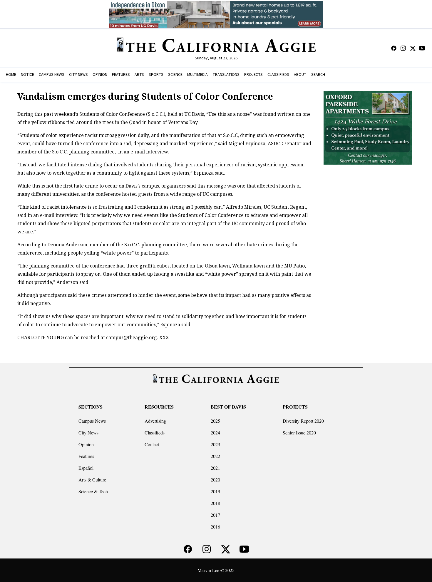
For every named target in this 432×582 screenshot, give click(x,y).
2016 (215, 527)
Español (85, 468)
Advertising (155, 421)
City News (88, 432)
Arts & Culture (92, 479)
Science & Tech (93, 491)
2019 (215, 491)
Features (86, 456)
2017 (215, 515)
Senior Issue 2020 (299, 432)
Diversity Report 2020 (303, 421)
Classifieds (155, 432)
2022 (215, 456)
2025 (215, 421)
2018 (215, 503)
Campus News (92, 421)
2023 (215, 444)
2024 (215, 432)
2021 (215, 468)
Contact (152, 444)
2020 (215, 479)
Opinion (86, 444)
